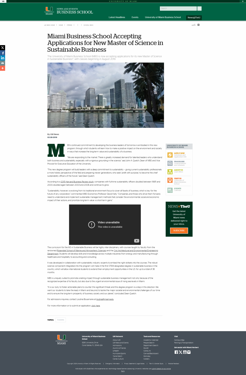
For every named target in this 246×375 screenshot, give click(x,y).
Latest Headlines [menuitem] (117, 17)
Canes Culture (118, 359)
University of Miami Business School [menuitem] (163, 17)
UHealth (116, 351)
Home (60, 25)
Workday (147, 356)
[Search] (199, 8)
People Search (149, 343)
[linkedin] (2, 58)
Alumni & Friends (119, 348)
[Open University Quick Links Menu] (243, 1)
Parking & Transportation (183, 343)
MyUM (146, 348)
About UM (116, 340)
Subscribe (179, 230)
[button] (240, 367)
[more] (2, 68)
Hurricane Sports (119, 353)
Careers (146, 359)
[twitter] (2, 47)
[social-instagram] (189, 352)
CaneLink (147, 351)
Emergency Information (113, 363)
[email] (2, 63)
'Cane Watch (117, 356)
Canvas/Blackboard (151, 353)
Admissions (117, 345)
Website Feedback (173, 363)
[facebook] (2, 52)
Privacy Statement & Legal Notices (134, 363)
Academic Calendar (151, 340)
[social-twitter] (180, 352)
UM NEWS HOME (49, 25)
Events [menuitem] (135, 17)
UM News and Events (121, 343)
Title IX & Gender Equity (156, 363)
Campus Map (179, 340)
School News (88, 25)
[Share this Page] (196, 26)
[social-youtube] (185, 352)
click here (95, 306)
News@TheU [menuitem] (194, 18)
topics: (50, 320)
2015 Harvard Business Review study (77, 182)
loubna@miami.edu (105, 299)
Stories (69, 25)
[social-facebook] (176, 352)
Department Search (151, 345)
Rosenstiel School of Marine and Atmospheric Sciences (81, 250)
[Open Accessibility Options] (3, 1)
